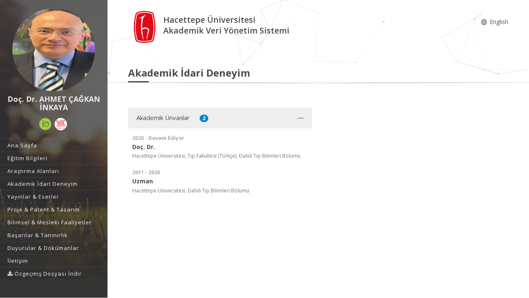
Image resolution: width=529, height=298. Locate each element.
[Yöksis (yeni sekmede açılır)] (61, 124)
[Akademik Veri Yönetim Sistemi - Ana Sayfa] (145, 26)
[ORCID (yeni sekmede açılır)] (45, 124)
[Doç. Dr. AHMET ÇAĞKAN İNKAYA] (53, 49)
